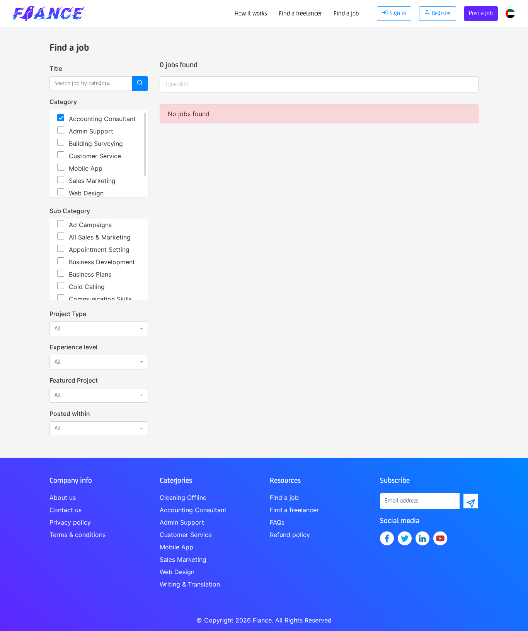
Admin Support (91, 131)
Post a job (481, 13)
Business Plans (90, 274)
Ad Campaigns (90, 225)
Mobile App (85, 168)
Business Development (102, 262)
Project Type (67, 314)
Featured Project (73, 380)
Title (55, 68)
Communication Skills (100, 299)
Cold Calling (87, 287)
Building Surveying (96, 143)
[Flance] (50, 11)
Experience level (73, 347)
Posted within (69, 413)
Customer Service (95, 156)
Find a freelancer (300, 13)
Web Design (86, 193)
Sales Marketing (92, 181)
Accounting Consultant (102, 119)
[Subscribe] (471, 501)
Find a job (346, 13)
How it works (251, 13)
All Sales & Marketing (100, 237)
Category (63, 102)
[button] (98, 328)
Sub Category (69, 211)
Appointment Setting (99, 249)
